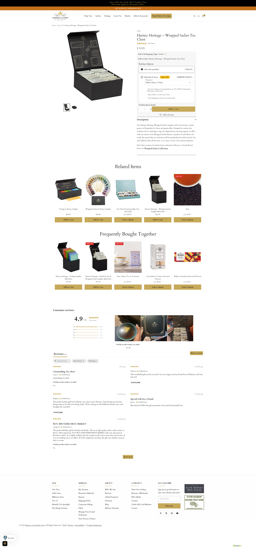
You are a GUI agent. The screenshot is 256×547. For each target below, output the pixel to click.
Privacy (71, 525)
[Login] (199, 16)
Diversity (108, 501)
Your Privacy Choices (86, 519)
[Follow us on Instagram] (171, 513)
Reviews (108, 493)
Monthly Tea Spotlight (61, 504)
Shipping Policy (84, 501)
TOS (64, 525)
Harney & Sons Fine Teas (35, 525)
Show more (128, 457)
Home (54, 25)
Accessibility (79, 525)
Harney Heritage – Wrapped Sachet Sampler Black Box (158, 210)
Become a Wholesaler (140, 493)
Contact (135, 501)
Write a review (196, 353)
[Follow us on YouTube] (177, 513)
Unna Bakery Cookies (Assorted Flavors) (157, 277)
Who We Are (110, 489)
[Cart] (203, 16)
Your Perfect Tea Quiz (161, 16)
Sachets (98, 16)
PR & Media (136, 497)
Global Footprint (111, 497)
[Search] (194, 16)
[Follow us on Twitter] (166, 513)
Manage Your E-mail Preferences (86, 513)
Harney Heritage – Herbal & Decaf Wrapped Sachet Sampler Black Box (98, 277)
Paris (187, 209)
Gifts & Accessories (141, 16)
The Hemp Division (59, 508)
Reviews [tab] (60, 354)
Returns (81, 497)
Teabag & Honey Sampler (68, 209)
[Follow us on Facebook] (161, 513)
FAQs (80, 508)
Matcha (127, 16)
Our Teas (55, 489)
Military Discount (112, 508)
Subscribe (169, 506)
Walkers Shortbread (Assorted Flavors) (187, 276)
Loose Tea (118, 16)
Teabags (107, 16)
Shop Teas (88, 16)
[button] (87, 327)
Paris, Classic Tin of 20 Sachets (128, 276)
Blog (107, 504)
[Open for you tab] (4, 543)
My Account (83, 489)
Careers (134, 508)
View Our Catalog (139, 489)
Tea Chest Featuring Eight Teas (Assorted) (128, 210)
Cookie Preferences (94, 525)
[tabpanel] (128, 410)
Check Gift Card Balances (141, 504)
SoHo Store (56, 493)
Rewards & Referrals (86, 493)
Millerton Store (58, 497)
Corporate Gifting (85, 504)
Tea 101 (55, 501)
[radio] (166, 69)
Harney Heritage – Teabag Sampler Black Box (68, 277)
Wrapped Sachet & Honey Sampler (98, 209)
